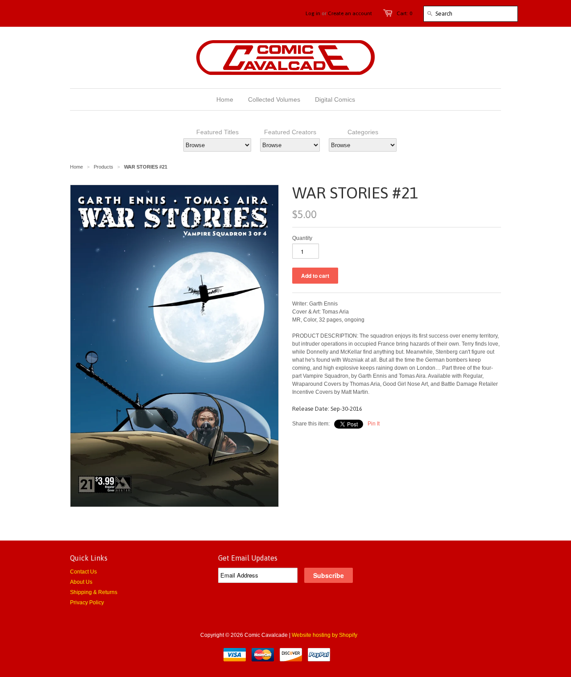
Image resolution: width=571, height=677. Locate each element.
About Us (81, 582)
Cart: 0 (404, 13)
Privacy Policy (87, 602)
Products (103, 166)
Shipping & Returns (93, 592)
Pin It (374, 424)
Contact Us (83, 572)
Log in (313, 13)
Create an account (350, 13)
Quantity (302, 238)
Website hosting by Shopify (324, 635)
